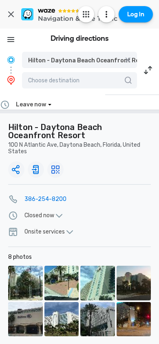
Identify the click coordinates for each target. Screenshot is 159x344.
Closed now (39, 215)
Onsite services (44, 232)
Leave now (31, 104)
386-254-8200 (45, 199)
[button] (79, 60)
